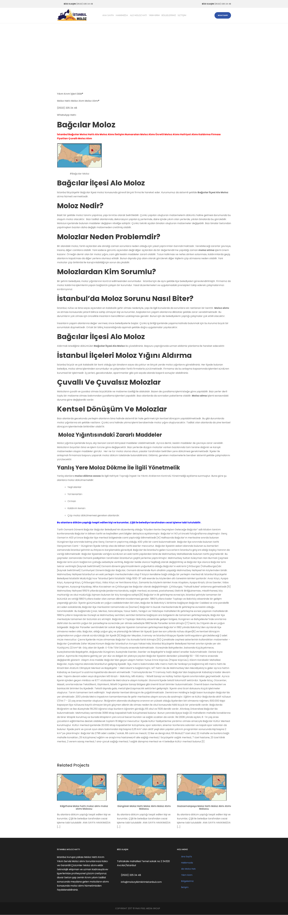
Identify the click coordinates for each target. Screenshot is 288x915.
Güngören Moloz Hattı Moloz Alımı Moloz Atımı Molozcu (144, 807)
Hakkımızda (122, 15)
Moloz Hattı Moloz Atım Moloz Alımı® (78, 101)
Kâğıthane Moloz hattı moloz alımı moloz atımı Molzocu (84, 807)
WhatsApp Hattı (66, 115)
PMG (138, 908)
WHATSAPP (223, 15)
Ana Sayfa (108, 15)
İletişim (182, 15)
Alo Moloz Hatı (138, 15)
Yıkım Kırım (154, 15)
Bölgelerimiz (169, 15)
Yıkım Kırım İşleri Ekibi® (70, 93)
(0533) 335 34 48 (67, 108)
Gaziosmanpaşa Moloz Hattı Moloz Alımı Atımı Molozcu (204, 807)
